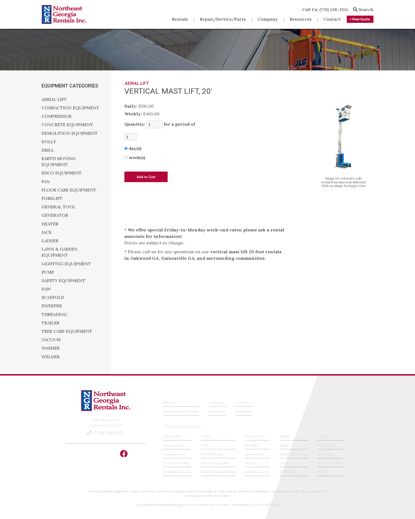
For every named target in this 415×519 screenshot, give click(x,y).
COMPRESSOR (57, 116)
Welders (324, 472)
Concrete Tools (176, 463)
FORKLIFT (52, 198)
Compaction (173, 445)
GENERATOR (55, 215)
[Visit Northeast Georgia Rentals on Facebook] (124, 455)
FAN (46, 181)
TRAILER (50, 323)
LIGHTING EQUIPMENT (66, 263)
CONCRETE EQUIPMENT (67, 124)
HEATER (50, 224)
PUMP (48, 272)
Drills (205, 445)
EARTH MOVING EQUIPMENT (58, 161)
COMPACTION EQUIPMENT (70, 108)
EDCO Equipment (215, 463)
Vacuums (324, 454)
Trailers (324, 436)
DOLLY (49, 141)
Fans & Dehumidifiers (218, 472)
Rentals (180, 19)
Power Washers (330, 463)
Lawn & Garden (257, 472)
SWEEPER (52, 306)
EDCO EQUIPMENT (62, 173)
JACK (47, 232)
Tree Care (325, 445)
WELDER (51, 356)
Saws (284, 463)
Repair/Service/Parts (223, 19)
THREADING (54, 314)
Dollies (206, 436)
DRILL (48, 150)
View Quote (360, 19)
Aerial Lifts (172, 436)
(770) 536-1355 (325, 9)
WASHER (51, 348)
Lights (285, 436)
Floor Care (254, 436)
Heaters (251, 463)
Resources (300, 19)
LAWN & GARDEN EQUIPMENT (60, 252)
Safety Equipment (294, 454)
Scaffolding (289, 472)
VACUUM (51, 339)
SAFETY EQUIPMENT (63, 280)
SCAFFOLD (53, 297)
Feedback (243, 411)
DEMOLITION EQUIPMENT (70, 133)
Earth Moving (212, 454)
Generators (254, 454)
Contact (332, 19)
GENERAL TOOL (59, 207)
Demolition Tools (177, 472)
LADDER (50, 240)
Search (365, 9)
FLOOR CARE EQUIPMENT (69, 190)
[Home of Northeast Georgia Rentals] (105, 410)
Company (268, 19)
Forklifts (252, 445)
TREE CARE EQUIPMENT (67, 331)
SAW (46, 289)
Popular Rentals (182, 426)
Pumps (285, 445)
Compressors (174, 454)
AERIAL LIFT (54, 99)
